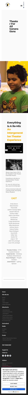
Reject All (13, 386)
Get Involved (5, 323)
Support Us (5, 350)
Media (4, 326)
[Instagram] (24, 6)
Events (4, 335)
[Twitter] (24, 4)
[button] (21, 5)
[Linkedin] (24, 7)
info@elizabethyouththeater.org (6, 366)
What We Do (5, 307)
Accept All (13, 389)
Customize (13, 383)
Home (3, 292)
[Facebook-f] (24, 2)
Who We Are (5, 294)
